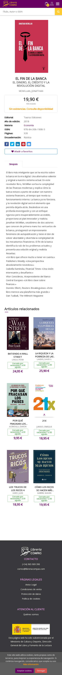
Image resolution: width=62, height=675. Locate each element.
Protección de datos (31, 594)
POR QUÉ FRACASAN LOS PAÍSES (18, 422)
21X (44, 420)
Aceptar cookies (24, 670)
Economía (29, 125)
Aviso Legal (31, 584)
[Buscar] (58, 11)
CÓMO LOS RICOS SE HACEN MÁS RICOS (44, 488)
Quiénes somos (31, 614)
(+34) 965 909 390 (31, 564)
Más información (31, 664)
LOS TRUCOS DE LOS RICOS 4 (17, 488)
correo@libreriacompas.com (31, 568)
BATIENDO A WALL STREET (18, 355)
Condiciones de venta (31, 589)
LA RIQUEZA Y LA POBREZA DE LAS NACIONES (44, 355)
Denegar (41, 670)
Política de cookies (31, 598)
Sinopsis (13, 164)
